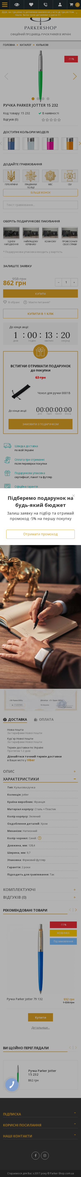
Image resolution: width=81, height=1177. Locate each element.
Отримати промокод (40, 534)
